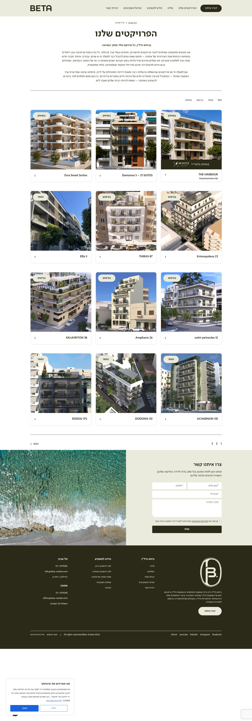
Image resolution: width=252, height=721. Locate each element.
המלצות (150, 572)
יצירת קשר (112, 8)
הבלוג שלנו (149, 577)
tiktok (174, 635)
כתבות (108, 588)
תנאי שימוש (52, 635)
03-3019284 (62, 566)
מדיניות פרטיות (37, 635)
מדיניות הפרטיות (54, 701)
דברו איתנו (211, 8)
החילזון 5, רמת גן (60, 577)
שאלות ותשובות (104, 582)
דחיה (53, 708)
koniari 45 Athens (59, 604)
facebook (217, 635)
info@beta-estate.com (56, 572)
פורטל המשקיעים (146, 582)
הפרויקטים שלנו (187, 8)
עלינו (170, 8)
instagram (205, 635)
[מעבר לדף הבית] (41, 9)
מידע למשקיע (154, 8)
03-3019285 (62, 593)
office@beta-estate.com (55, 598)
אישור (24, 708)
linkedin (194, 635)
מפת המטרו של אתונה (101, 577)
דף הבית (132, 23)
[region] (40, 697)
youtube (183, 635)
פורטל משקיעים (132, 8)
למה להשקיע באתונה (101, 572)
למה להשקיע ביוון (103, 566)
